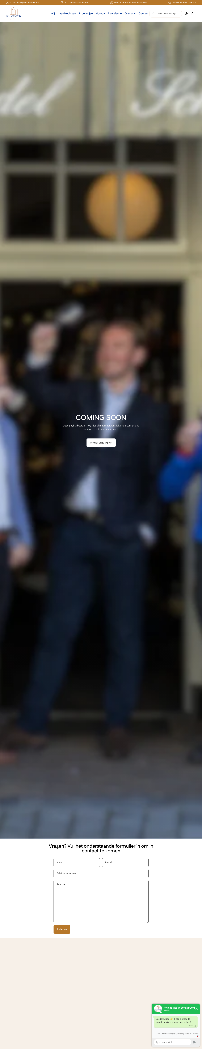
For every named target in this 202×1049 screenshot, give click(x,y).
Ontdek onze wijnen (101, 442)
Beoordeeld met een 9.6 (184, 2)
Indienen (62, 929)
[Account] (186, 13)
